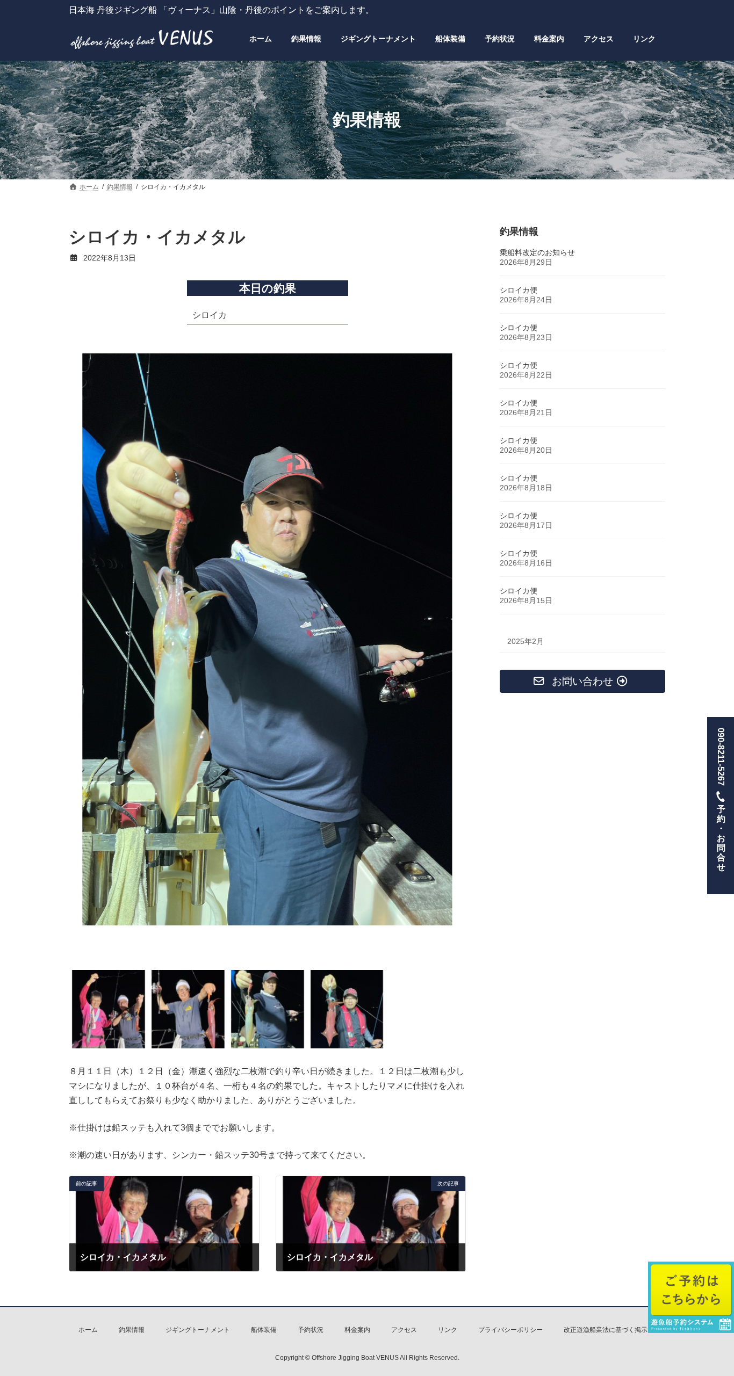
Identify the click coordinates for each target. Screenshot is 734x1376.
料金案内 (357, 1330)
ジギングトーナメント (197, 1330)
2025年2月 (525, 641)
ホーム (88, 1330)
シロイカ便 (518, 290)
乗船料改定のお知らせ (537, 252)
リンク (447, 1330)
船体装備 (264, 1330)
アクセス (404, 1330)
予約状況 (310, 1330)
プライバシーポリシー (510, 1330)
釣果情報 (132, 1330)
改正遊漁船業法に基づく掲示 (605, 1330)
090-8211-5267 (720, 799)
